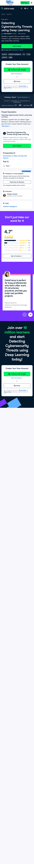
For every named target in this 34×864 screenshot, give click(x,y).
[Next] (30, 314)
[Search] (21, 8)
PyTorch (9, 14)
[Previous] (24, 314)
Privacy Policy (7, 87)
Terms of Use (22, 86)
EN (27, 8)
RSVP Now (24, 3)
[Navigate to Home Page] (7, 8)
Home (3, 14)
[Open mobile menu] (31, 8)
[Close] (31, 3)
